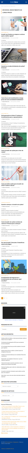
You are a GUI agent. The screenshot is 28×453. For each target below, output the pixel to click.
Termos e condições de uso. (7, 448)
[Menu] (2, 2)
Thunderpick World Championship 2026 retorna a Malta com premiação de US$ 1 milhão (14, 422)
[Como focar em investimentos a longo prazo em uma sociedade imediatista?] (14, 87)
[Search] (26, 2)
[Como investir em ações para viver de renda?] (14, 140)
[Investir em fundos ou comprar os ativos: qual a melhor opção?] (14, 23)
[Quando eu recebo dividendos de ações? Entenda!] (14, 55)
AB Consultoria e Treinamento (12, 442)
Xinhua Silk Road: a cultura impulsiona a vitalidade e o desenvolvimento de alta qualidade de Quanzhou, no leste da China (13, 428)
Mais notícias (4, 433)
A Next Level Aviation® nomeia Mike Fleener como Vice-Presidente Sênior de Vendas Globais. (13, 407)
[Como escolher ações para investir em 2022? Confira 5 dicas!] (14, 173)
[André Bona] (14, 2)
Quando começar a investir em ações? (12, 204)
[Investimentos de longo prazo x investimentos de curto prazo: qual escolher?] (14, 267)
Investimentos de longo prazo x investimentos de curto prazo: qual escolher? (11, 279)
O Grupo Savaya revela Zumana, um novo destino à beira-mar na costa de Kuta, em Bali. (13, 412)
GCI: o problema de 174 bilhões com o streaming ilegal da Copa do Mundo (14, 417)
